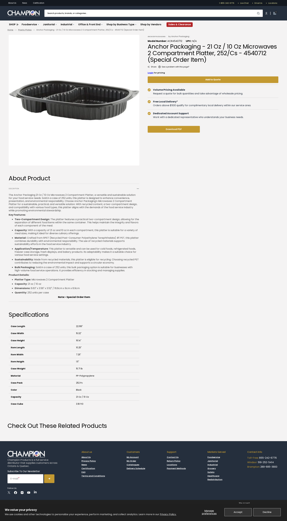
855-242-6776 (268, 458)
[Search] (259, 13)
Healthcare (213, 475)
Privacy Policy (88, 461)
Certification (38, 3)
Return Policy (173, 461)
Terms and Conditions (93, 475)
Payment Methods (176, 468)
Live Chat (244, 3)
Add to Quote (213, 79)
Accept (238, 512)
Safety (211, 472)
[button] (266, 13)
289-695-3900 (268, 467)
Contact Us (172, 457)
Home (10, 30)
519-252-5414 (265, 462)
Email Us (258, 3)
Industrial (212, 464)
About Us (12, 3)
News (24, 3)
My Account (133, 457)
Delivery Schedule (136, 468)
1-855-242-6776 (226, 3)
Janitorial (212, 461)
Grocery (211, 468)
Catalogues (133, 464)
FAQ (83, 472)
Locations (272, 3)
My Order (131, 461)
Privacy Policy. (168, 514)
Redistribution (214, 479)
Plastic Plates (25, 30)
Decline (267, 512)
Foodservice (213, 457)
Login (150, 72)
